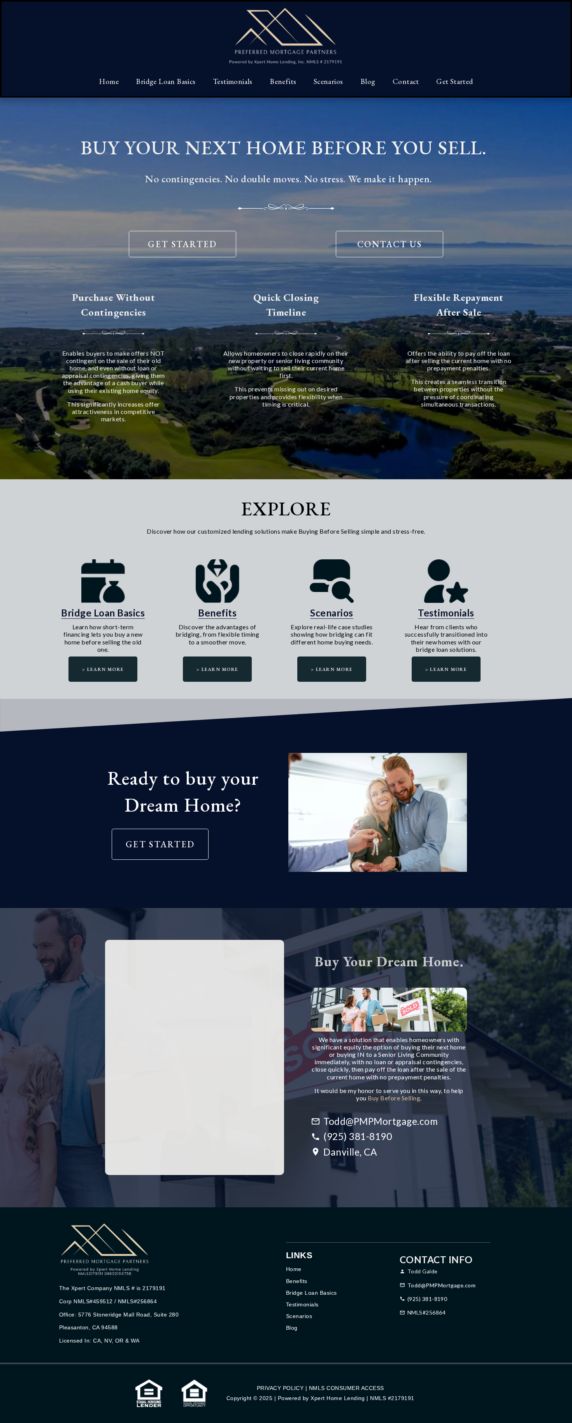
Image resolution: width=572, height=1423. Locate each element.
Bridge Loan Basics (165, 81)
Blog (367, 81)
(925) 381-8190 (357, 1136)
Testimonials (233, 81)
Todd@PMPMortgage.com (380, 1121)
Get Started (454, 81)
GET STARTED (182, 244)
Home (109, 81)
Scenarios (328, 81)
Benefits (283, 81)
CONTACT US (389, 244)
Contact (406, 81)
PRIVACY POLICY (280, 1388)
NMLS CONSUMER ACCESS (346, 1388)
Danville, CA (350, 1152)
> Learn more (103, 669)
